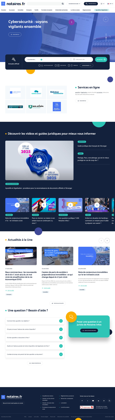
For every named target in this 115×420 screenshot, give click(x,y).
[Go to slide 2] (106, 36)
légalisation (84, 92)
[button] (74, 3)
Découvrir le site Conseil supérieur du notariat (13, 403)
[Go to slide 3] (106, 37)
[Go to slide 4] (106, 39)
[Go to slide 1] (106, 34)
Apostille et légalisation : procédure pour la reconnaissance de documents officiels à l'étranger (38, 188)
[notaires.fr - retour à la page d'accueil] (13, 4)
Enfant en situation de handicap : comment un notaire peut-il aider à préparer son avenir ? (97, 221)
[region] (46, 3)
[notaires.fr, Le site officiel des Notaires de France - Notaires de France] (18, 397)
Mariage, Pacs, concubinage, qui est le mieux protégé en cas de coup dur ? (93, 159)
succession (99, 92)
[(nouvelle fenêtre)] (15, 106)
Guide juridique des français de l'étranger (92, 146)
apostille (77, 92)
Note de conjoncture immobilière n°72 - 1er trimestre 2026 (17, 219)
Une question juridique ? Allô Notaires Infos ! (69, 219)
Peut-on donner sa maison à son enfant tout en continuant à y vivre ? (43, 221)
